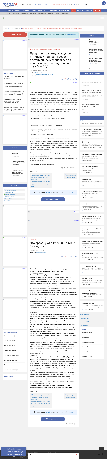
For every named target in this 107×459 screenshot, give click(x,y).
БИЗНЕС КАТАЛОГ (43, 10)
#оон (36, 239)
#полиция (32, 49)
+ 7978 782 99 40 (87, 284)
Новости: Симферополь (14, 28)
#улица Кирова (52, 49)
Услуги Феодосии (87, 332)
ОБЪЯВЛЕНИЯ (25, 10)
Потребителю (24, 13)
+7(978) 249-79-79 (88, 222)
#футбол (32, 239)
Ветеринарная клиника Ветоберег (92, 154)
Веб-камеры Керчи (9, 340)
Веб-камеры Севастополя (11, 355)
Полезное (15, 148)
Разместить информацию (96, 123)
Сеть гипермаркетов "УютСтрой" (91, 216)
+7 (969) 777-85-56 (88, 197)
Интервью (50, 13)
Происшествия (15, 13)
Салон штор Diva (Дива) (89, 266)
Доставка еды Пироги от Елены (91, 142)
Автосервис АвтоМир (88, 303)
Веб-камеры (53, 10)
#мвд (37, 49)
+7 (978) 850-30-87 (88, 259)
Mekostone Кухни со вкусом (90, 253)
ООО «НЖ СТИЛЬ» (87, 278)
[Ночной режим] (105, 3)
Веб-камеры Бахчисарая (11, 370)
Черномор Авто (86, 179)
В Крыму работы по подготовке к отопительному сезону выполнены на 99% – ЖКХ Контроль (14, 109)
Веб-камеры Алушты (10, 365)
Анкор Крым (85, 204)
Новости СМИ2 (84, 314)
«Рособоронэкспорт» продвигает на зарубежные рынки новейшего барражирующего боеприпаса (14, 84)
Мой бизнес (33, 13)
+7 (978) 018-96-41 (88, 309)
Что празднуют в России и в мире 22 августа (14, 77)
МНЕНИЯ (17, 10)
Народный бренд (64, 10)
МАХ (48, 192)
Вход (23, 4)
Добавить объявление (61, 4)
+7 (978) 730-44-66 (88, 135)
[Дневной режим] (103, 3)
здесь (70, 192)
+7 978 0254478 (87, 210)
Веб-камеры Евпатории (11, 360)
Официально (38, 73)
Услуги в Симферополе (88, 342)
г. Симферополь (87, 160)
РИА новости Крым (41, 252)
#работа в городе (43, 49)
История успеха (42, 13)
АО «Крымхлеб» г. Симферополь (91, 129)
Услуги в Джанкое (87, 356)
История (57, 13)
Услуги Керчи (85, 337)
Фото (73, 10)
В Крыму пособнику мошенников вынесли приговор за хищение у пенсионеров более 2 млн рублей (14, 93)
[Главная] (5, 10)
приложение (88, 10)
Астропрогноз (65, 13)
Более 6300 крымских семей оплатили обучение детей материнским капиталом (12, 101)
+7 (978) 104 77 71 (88, 296)
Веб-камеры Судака (10, 350)
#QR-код (58, 49)
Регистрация (30, 4)
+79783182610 (87, 272)
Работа (34, 10)
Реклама (102, 18)
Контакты (80, 10)
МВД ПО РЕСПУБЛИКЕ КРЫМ (44, 75)
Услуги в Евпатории (87, 347)
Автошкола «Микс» (87, 291)
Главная (5, 28)
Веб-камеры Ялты (9, 345)
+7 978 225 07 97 (87, 172)
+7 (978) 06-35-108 (88, 234)
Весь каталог (85, 123)
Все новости (15, 180)
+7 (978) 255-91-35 (88, 247)
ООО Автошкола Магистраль (90, 166)
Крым (8, 13)
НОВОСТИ (10, 10)
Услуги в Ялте (86, 352)
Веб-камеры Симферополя (12, 336)
